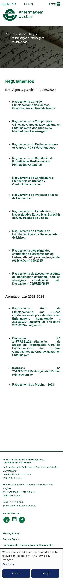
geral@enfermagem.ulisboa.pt (19, 505)
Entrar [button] (52, 3)
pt (25, 3)
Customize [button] (8, 564)
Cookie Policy (11, 539)
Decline (16, 573)
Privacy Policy (11, 533)
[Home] (23, 15)
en (31, 3)
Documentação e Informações (27, 38)
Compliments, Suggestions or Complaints (27, 545)
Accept (45, 573)
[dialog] (31, 564)
